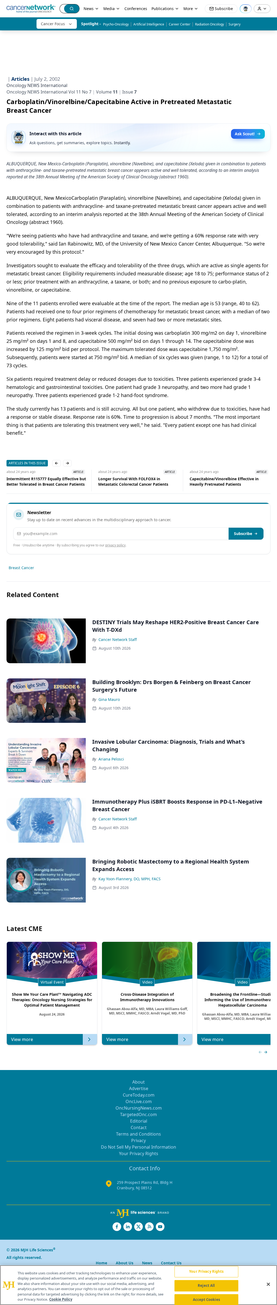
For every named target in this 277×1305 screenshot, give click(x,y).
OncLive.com (139, 1101)
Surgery (234, 24)
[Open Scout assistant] (246, 8)
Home (101, 1262)
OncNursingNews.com (139, 1108)
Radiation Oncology (209, 24)
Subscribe (243, 533)
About (138, 1082)
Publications (162, 8)
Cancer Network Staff (117, 639)
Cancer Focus (53, 23)
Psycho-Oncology (116, 24)
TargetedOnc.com (138, 1114)
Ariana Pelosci (111, 759)
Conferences (135, 8)
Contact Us (171, 1262)
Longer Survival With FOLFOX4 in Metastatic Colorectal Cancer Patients (133, 481)
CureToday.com (138, 1095)
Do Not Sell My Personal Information (138, 1147)
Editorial (138, 1121)
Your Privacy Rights (138, 1153)
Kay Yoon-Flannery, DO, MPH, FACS (129, 878)
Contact (139, 1127)
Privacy (138, 1140)
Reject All (206, 1285)
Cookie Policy (60, 1299)
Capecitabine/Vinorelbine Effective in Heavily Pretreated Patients (224, 481)
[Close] (268, 1284)
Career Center (179, 24)
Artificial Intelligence (148, 24)
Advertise (138, 1088)
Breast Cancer (21, 567)
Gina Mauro (109, 699)
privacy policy (115, 545)
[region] (138, 1285)
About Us (124, 1262)
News (89, 8)
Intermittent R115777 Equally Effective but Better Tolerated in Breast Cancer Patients (46, 481)
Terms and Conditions (138, 1134)
